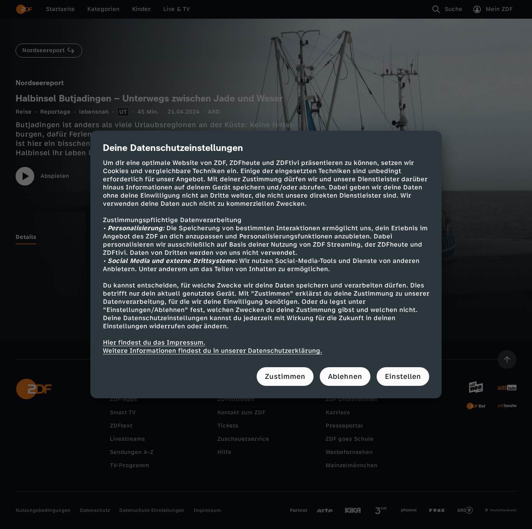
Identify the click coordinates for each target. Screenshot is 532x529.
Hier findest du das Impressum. (154, 342)
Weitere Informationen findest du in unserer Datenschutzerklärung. (212, 350)
